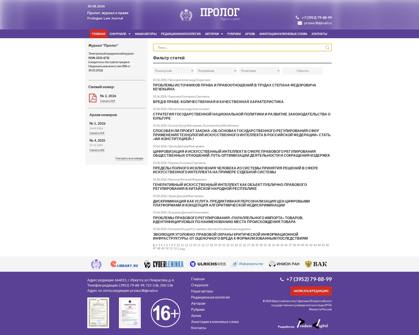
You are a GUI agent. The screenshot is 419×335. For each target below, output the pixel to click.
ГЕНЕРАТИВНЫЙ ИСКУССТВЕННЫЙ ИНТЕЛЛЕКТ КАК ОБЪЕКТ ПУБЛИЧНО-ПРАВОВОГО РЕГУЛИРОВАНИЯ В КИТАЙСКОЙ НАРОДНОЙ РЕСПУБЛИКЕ (230, 186)
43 (314, 245)
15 (198, 245)
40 (302, 245)
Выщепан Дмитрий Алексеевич (188, 212)
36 (285, 245)
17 (207, 245)
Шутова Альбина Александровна (229, 229)
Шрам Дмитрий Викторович (186, 196)
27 (248, 245)
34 (277, 245)
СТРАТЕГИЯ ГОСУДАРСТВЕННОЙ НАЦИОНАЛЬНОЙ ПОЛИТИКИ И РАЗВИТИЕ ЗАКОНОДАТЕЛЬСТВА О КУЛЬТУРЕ (241, 116)
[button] (129, 158)
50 (166, 248)
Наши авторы (146, 34)
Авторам (212, 34)
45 (323, 245)
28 (252, 245)
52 (175, 248)
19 (215, 245)
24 (236, 245)
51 (171, 248)
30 (261, 245)
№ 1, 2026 (97, 123)
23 (232, 245)
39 (298, 245)
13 (190, 245)
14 (194, 245)
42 (310, 245)
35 (281, 245)
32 (269, 245)
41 (306, 245)
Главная (98, 34)
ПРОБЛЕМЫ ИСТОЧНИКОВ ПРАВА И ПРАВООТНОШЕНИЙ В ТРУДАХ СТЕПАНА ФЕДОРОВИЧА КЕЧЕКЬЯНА (234, 87)
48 (158, 248)
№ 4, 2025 (97, 140)
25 (240, 245)
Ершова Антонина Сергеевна (187, 163)
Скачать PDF (107, 101)
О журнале (118, 34)
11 (182, 245)
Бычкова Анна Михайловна (221, 125)
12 (186, 245)
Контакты (319, 34)
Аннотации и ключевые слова (283, 34)
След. (181, 249)
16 (202, 245)
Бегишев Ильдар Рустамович (187, 229)
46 (327, 245)
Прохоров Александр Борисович (189, 80)
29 (256, 245)
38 (294, 245)
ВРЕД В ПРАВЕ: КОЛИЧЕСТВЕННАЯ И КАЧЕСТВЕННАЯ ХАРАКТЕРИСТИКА (218, 102)
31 (265, 245)
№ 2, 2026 (108, 96)
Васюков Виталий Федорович (187, 179)
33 (273, 245)
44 (319, 245)
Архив (250, 34)
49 (162, 248)
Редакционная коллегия (181, 34)
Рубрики (234, 34)
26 (244, 245)
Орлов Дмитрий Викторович (186, 146)
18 (211, 245)
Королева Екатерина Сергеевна (189, 96)
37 (290, 245)
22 (227, 245)
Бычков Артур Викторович (185, 125)
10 (178, 245)
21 (223, 245)
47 (154, 248)
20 (219, 245)
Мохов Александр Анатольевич (189, 109)
